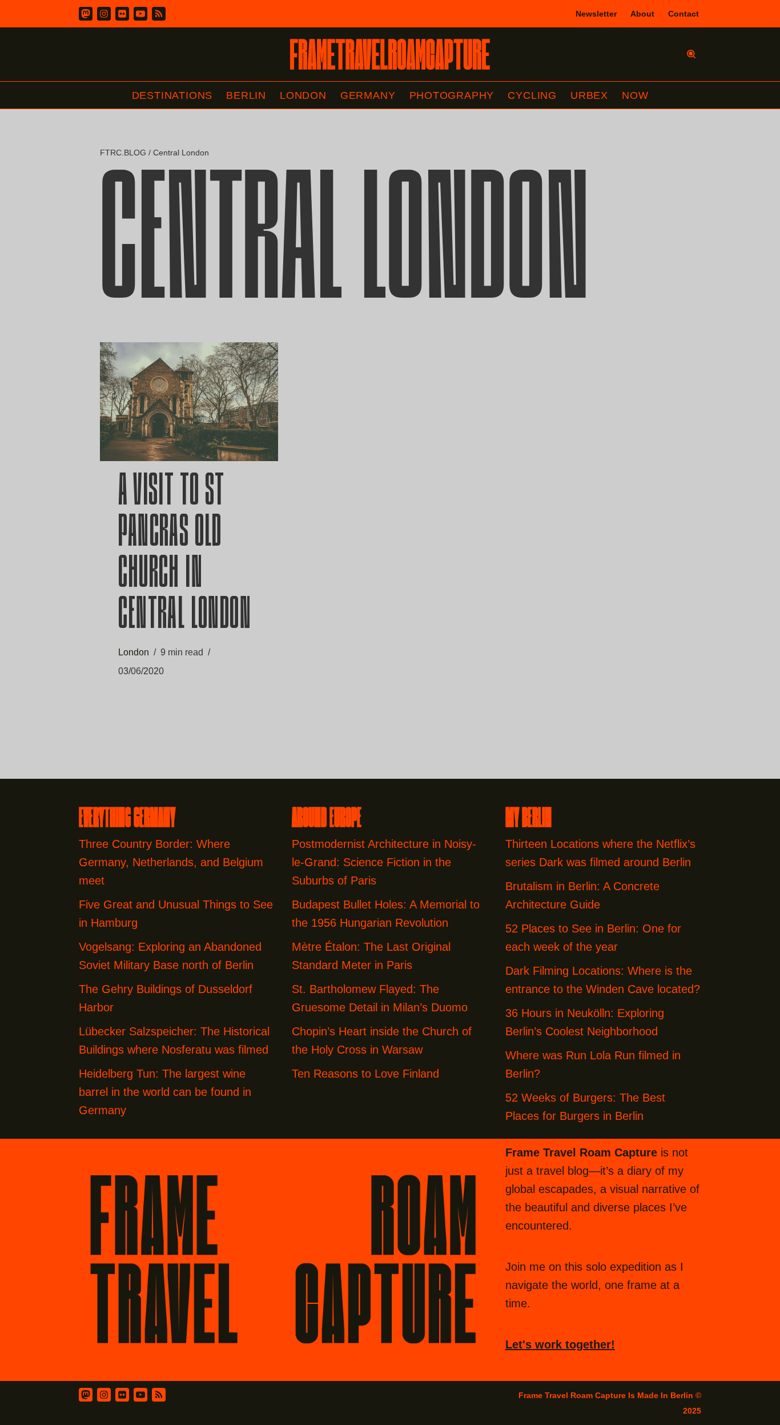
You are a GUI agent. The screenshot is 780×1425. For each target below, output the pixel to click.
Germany (368, 95)
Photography (451, 95)
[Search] (691, 54)
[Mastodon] (86, 14)
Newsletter (596, 13)
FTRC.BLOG (123, 152)
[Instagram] (104, 14)
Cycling (532, 95)
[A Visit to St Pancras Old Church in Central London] (189, 401)
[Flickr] (122, 14)
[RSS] (159, 14)
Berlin (246, 95)
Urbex (589, 95)
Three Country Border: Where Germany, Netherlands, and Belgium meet (171, 862)
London (303, 95)
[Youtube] (140, 14)
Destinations (172, 95)
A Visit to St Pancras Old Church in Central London (185, 554)
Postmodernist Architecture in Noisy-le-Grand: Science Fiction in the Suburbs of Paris (384, 862)
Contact (683, 13)
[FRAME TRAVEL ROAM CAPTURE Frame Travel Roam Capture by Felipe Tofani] (390, 54)
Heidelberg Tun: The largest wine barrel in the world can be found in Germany (165, 1091)
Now (635, 95)
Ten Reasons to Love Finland (365, 1073)
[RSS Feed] (159, 1395)
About (642, 13)
